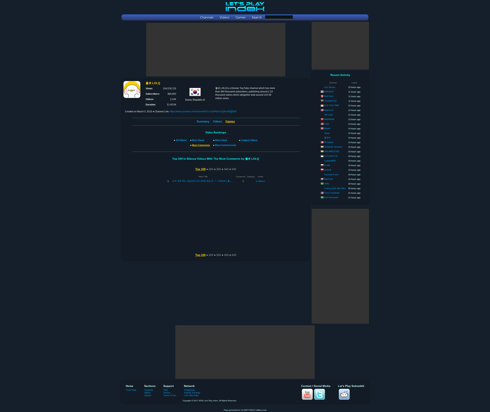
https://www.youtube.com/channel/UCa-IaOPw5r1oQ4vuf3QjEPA (203, 111)
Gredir (327, 165)
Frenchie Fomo (331, 174)
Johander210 (330, 101)
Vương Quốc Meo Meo (334, 188)
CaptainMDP (330, 161)
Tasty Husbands (332, 193)
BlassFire (328, 179)
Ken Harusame (331, 197)
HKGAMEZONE (331, 151)
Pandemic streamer (333, 147)
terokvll (327, 170)
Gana (326, 133)
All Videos (181, 140)
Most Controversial (225, 145)
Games (147, 395)
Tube (326, 124)
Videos (217, 121)
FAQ (165, 390)
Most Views (198, 140)
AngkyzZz (329, 110)
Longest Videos (249, 140)
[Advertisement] (215, 49)
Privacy (167, 392)
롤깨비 (327, 137)
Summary (203, 121)
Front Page (131, 390)
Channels (148, 390)
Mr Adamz (329, 142)
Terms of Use (169, 395)
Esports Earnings (192, 392)
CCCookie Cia (330, 156)
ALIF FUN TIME (331, 105)
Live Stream (329, 87)
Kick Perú (328, 96)
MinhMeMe (329, 119)
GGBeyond (189, 390)
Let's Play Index (191, 395)
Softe (326, 183)
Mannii (327, 128)
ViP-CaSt (328, 115)
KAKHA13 (328, 91)
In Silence (260, 181)
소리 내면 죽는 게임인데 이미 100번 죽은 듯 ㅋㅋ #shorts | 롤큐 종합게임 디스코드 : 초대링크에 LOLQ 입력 (222, 181)
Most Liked (221, 140)
